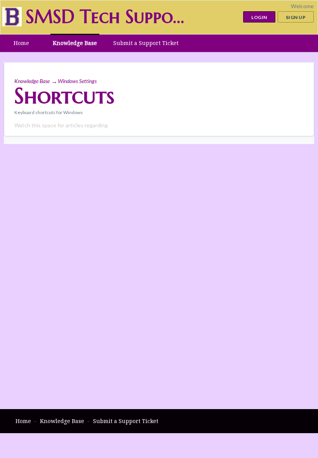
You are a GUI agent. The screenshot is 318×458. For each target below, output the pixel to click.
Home (21, 43)
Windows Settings (77, 81)
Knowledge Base (75, 43)
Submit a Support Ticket (145, 43)
